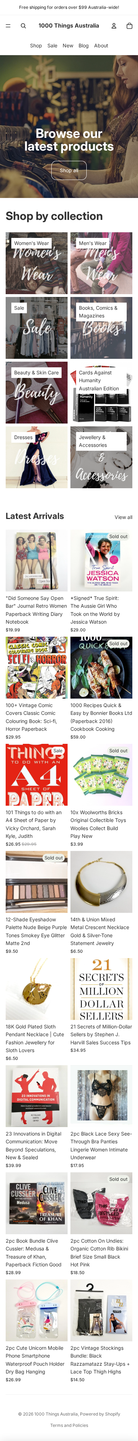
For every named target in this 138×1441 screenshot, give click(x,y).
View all (123, 517)
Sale (52, 45)
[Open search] (23, 26)
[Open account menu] (114, 26)
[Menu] (8, 26)
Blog (84, 45)
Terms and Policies (69, 1425)
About (101, 45)
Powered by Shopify (100, 1414)
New (68, 45)
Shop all (69, 170)
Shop (36, 45)
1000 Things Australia (56, 1414)
